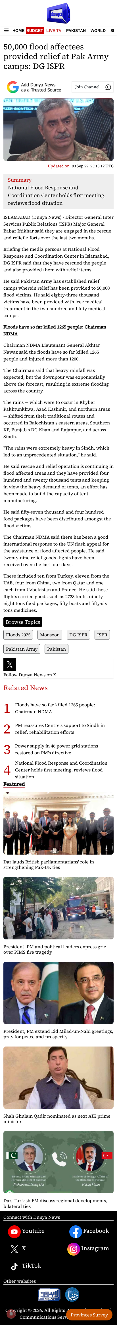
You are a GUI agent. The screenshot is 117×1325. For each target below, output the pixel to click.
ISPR (102, 635)
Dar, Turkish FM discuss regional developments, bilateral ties (55, 1203)
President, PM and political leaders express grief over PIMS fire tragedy (55, 949)
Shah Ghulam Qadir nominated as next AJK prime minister (56, 1118)
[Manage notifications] (11, 1313)
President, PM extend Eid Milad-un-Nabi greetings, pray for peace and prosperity (58, 1034)
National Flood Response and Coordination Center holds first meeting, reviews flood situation (61, 770)
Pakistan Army (21, 649)
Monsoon (50, 635)
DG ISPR (78, 635)
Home (18, 30)
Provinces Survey (89, 1315)
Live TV (53, 30)
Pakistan (76, 30)
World (98, 30)
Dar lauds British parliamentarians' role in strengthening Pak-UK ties (48, 864)
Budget (34, 30)
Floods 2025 (18, 635)
